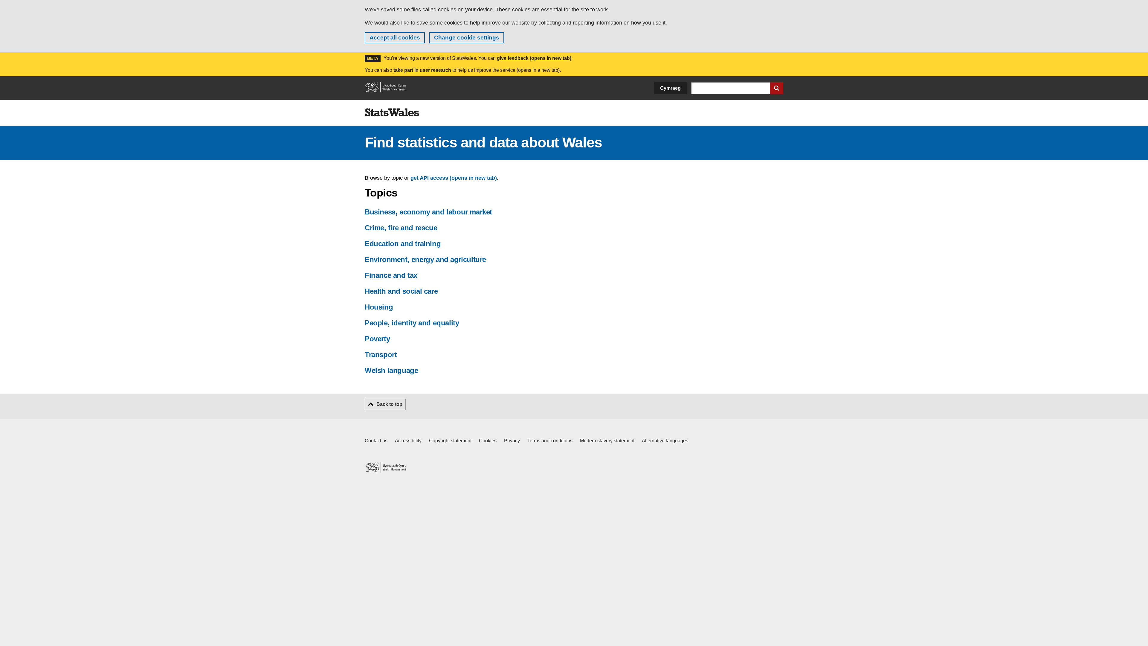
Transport (381, 355)
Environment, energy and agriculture (425, 259)
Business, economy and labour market (428, 212)
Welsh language (391, 370)
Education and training (403, 244)
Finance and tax (391, 275)
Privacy (512, 440)
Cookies (488, 440)
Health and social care (401, 291)
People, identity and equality (412, 323)
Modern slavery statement (607, 440)
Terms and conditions (550, 440)
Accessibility (408, 440)
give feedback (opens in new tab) (534, 58)
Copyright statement (450, 440)
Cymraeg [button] (670, 88)
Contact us (376, 440)
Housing (379, 307)
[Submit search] (776, 88)
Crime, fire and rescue (401, 228)
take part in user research (422, 70)
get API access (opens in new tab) (453, 178)
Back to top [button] (389, 404)
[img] (392, 112)
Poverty (377, 339)
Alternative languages (665, 440)
